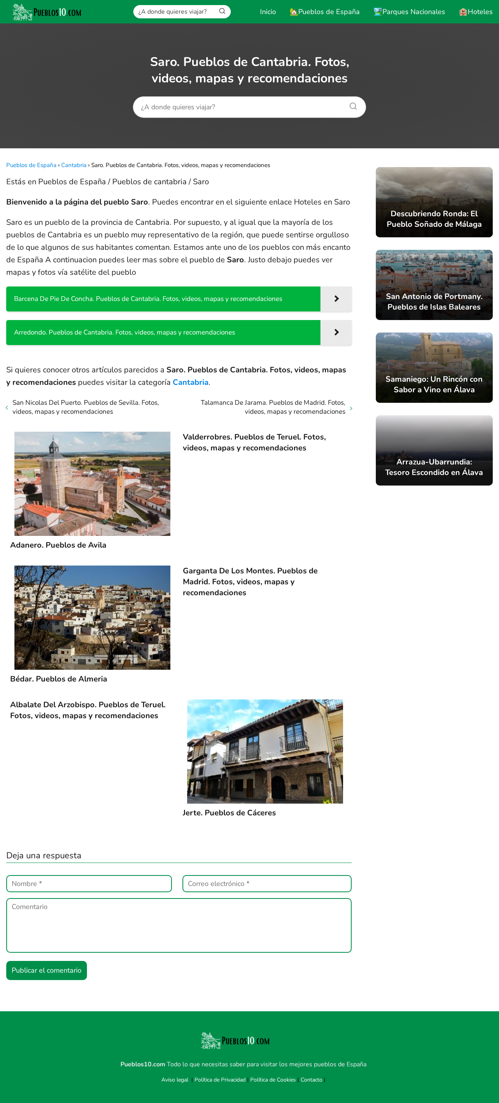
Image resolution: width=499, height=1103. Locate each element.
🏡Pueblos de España (325, 11)
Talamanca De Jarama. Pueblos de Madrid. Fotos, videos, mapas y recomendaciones (273, 407)
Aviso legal (174, 1079)
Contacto (311, 1079)
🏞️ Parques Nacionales (409, 11)
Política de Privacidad (220, 1079)
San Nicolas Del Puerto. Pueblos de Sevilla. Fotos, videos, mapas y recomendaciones (85, 407)
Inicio (268, 11)
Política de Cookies (273, 1079)
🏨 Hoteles (476, 11)
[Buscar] (222, 11)
